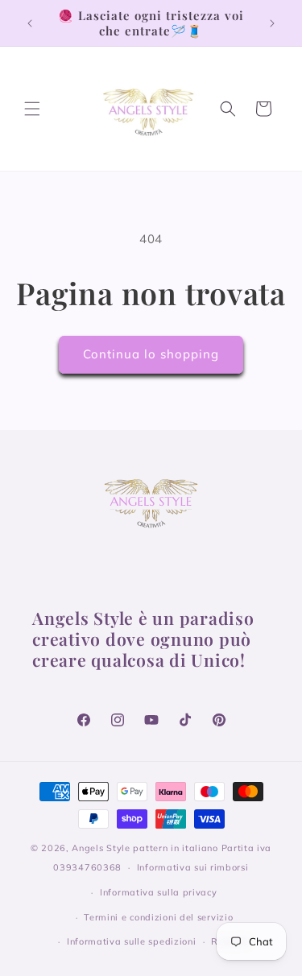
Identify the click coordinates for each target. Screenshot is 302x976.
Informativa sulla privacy (158, 892)
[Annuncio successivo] (272, 23)
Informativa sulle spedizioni (132, 941)
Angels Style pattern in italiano (144, 848)
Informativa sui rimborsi (193, 867)
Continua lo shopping (151, 354)
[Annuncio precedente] (30, 23)
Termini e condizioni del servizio (158, 917)
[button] (32, 108)
